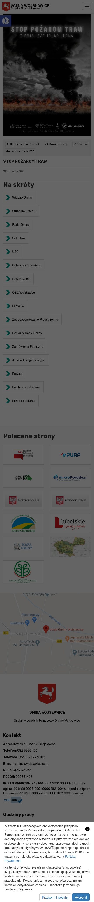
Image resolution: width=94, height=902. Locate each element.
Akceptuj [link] (81, 897)
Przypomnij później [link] (55, 897)
